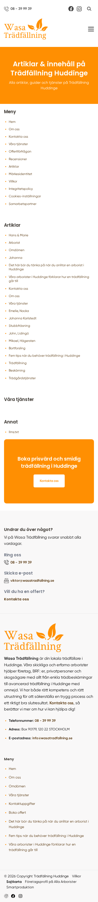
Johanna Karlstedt (22, 318)
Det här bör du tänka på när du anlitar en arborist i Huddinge (46, 267)
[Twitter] (20, 896)
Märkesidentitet (20, 174)
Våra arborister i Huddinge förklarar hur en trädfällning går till (49, 279)
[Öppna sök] (89, 9)
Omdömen (16, 250)
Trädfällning (18, 363)
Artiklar (14, 166)
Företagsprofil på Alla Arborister (51, 881)
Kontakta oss (18, 136)
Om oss (14, 129)
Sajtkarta (14, 881)
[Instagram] (79, 8)
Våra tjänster (18, 144)
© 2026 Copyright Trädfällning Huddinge (36, 876)
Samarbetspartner (22, 204)
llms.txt (14, 432)
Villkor (13, 181)
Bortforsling (17, 348)
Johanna (15, 257)
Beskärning (17, 370)
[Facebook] (71, 9)
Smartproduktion (20, 887)
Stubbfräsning (19, 325)
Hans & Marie (18, 235)
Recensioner (18, 159)
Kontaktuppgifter (22, 804)
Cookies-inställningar (25, 196)
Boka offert (17, 812)
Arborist (14, 242)
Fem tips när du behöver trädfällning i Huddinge (44, 355)
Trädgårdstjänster (22, 378)
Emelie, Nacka (19, 311)
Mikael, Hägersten (22, 341)
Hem (12, 122)
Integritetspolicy (21, 189)
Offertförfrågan (20, 151)
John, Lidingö (19, 333)
